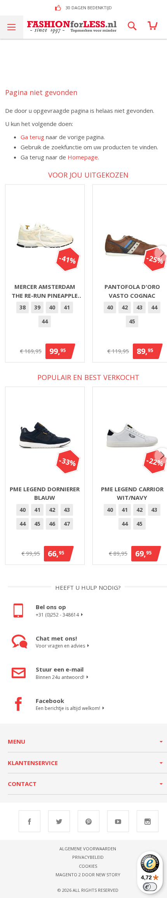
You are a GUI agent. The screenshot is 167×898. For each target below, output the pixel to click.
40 (52, 307)
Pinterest (88, 821)
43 (139, 307)
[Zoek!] (132, 27)
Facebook (29, 821)
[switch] (150, 886)
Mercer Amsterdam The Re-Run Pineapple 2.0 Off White (45, 291)
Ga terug (32, 137)
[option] (22, 307)
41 (67, 307)
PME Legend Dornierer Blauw (45, 493)
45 (132, 321)
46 (52, 523)
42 (125, 307)
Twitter (59, 821)
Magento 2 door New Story (88, 874)
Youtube (118, 821)
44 (45, 321)
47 (67, 523)
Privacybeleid (88, 857)
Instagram (147, 821)
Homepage (83, 157)
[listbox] (45, 316)
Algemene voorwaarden (87, 848)
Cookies (88, 866)
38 (22, 307)
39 (37, 307)
